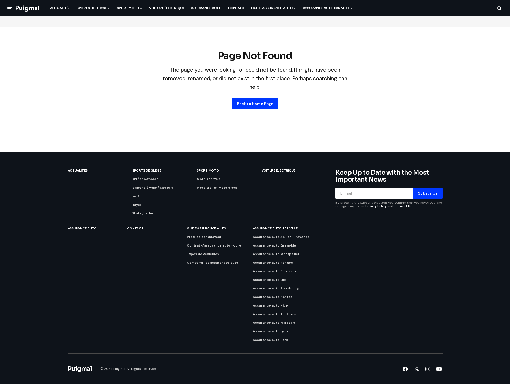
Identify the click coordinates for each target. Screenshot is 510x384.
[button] (9, 8)
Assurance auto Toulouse (274, 314)
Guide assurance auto (206, 228)
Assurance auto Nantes (272, 297)
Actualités (78, 170)
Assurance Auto (82, 228)
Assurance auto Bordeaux (274, 271)
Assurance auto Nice (270, 305)
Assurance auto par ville (275, 228)
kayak (137, 205)
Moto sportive (209, 179)
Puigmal (27, 8)
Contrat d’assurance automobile (214, 245)
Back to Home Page (255, 103)
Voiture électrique (279, 170)
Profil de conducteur (204, 237)
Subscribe (428, 193)
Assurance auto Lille (270, 280)
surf (135, 196)
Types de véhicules (203, 254)
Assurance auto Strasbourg (276, 288)
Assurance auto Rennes (273, 262)
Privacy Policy (376, 206)
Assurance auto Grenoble (274, 245)
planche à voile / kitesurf (152, 187)
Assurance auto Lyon (270, 331)
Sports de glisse (146, 170)
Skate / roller (143, 213)
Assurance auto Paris (271, 340)
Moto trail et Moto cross (217, 187)
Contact (135, 228)
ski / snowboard (145, 179)
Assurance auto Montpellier (276, 254)
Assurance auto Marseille (274, 322)
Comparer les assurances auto (212, 262)
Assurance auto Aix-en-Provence (281, 237)
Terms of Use (404, 206)
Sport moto (208, 170)
